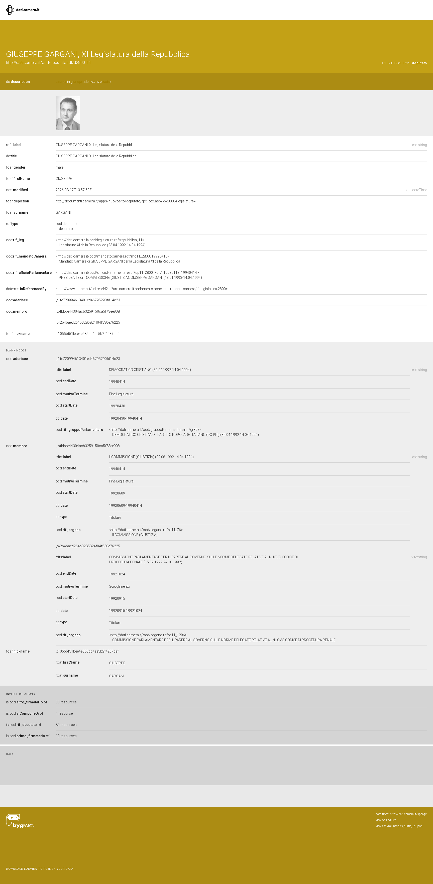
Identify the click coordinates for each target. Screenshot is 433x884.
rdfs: (13, 145)
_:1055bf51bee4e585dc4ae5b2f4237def (87, 334)
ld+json (417, 826)
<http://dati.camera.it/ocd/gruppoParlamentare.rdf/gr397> (184, 432)
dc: (18, 82)
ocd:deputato (66, 226)
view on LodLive (386, 820)
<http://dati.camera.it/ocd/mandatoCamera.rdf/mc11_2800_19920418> (118, 258)
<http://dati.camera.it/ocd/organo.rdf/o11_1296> (222, 637)
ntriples (398, 826)
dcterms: (26, 289)
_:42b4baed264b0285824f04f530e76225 (88, 322)
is (26, 702)
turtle (407, 826)
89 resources (66, 725)
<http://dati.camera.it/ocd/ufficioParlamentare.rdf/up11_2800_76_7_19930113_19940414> (129, 275)
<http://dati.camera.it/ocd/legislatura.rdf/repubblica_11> (101, 242)
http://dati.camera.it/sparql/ (408, 814)
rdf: (12, 224)
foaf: (16, 167)
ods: (17, 190)
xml (389, 826)
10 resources (66, 736)
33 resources (66, 702)
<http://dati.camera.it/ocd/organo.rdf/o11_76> (146, 532)
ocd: (15, 240)
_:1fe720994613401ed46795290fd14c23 (88, 300)
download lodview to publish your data (39, 868)
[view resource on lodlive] (424, 32)
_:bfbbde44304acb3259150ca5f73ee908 (88, 311)
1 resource (64, 713)
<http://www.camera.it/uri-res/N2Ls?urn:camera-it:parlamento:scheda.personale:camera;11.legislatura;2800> (142, 289)
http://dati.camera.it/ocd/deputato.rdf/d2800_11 (48, 62)
